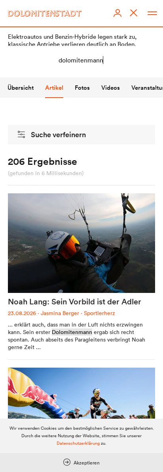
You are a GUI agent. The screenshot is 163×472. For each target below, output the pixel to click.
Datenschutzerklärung (78, 443)
